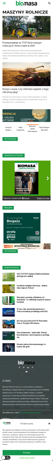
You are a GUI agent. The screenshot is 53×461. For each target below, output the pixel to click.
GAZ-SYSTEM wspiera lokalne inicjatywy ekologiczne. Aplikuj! (33, 275)
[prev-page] (4, 148)
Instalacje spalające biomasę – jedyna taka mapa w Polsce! (32, 287)
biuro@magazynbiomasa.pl (30, 412)
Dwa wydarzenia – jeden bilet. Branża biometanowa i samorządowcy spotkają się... (33, 335)
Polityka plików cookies (27, 458)
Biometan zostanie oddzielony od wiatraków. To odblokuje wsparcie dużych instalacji (34, 300)
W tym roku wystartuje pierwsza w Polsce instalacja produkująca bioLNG (32, 310)
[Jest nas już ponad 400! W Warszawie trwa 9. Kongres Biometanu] (8, 324)
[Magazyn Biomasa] (26, 362)
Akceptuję (26, 452)
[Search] (49, 3)
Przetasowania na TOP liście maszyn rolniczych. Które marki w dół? (22, 44)
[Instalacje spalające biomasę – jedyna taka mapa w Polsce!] (8, 289)
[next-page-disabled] (7, 148)
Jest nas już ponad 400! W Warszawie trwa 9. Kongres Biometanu (32, 322)
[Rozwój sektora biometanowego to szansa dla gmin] (8, 347)
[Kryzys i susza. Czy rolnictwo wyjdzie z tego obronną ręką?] (26, 74)
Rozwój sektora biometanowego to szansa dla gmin (31, 345)
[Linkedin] (28, 367)
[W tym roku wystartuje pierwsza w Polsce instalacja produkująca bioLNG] (8, 312)
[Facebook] (19, 367)
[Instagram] (23, 367)
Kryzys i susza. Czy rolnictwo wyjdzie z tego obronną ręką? (25, 90)
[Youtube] (26, 372)
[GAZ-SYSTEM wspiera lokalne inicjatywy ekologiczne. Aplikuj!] (8, 277)
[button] (49, 423)
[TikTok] (32, 367)
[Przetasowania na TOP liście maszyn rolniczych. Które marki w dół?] (26, 28)
